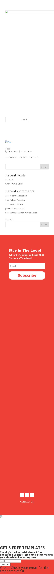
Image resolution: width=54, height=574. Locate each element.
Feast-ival (9, 179)
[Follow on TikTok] (32, 495)
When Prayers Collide (14, 184)
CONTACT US (27, 501)
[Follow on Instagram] (27, 495)
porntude (9, 208)
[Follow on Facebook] (22, 495)
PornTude (9, 200)
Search (44, 167)
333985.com (10, 195)
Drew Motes (13, 151)
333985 (8, 204)
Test (7, 148)
